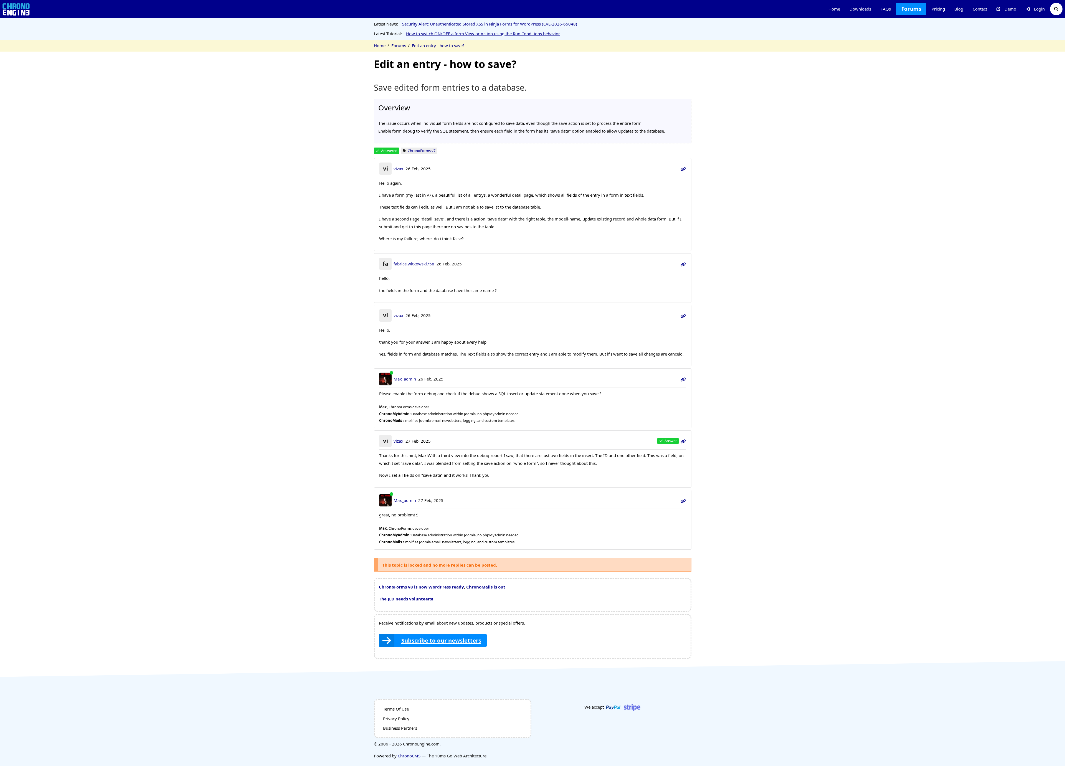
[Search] (1056, 9)
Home (834, 9)
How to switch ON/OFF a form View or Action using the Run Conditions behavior (483, 33)
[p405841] (683, 441)
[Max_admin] (385, 379)
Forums (911, 8)
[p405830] (683, 264)
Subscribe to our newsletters (441, 640)
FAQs (886, 9)
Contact (980, 9)
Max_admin (405, 379)
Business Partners (400, 728)
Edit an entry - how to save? (438, 45)
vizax (398, 168)
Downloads (860, 9)
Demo (1010, 9)
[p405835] (683, 379)
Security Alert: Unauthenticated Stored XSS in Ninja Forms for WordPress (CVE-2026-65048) (489, 24)
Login (1039, 9)
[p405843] (683, 500)
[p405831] (683, 315)
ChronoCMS (409, 756)
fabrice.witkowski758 (414, 264)
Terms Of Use (396, 709)
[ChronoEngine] (16, 9)
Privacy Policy (396, 718)
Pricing (938, 9)
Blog (958, 9)
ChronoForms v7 (421, 151)
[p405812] (683, 169)
